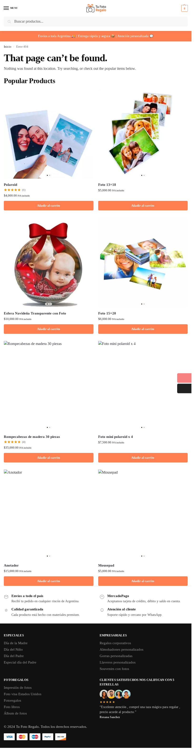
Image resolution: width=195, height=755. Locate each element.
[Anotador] (48, 514)
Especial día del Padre (20, 662)
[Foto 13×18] (143, 134)
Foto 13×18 (107, 185)
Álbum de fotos (15, 713)
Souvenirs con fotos (114, 669)
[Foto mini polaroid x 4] (143, 386)
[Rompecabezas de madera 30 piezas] (48, 386)
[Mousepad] (143, 514)
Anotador (11, 565)
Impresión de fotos (18, 687)
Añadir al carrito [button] (48, 205)
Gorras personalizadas (116, 656)
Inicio (7, 46)
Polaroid (10, 185)
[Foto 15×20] (143, 262)
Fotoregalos (12, 700)
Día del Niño (13, 649)
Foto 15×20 (107, 313)
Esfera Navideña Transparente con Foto (35, 313)
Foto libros (12, 707)
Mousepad (106, 565)
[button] (184, 8)
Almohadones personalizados (121, 649)
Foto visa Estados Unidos (22, 694)
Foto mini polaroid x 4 (115, 437)
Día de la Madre (16, 643)
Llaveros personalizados (118, 662)
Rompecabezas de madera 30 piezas (32, 437)
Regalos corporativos (115, 643)
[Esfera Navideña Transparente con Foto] (48, 262)
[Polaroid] (48, 134)
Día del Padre (14, 656)
